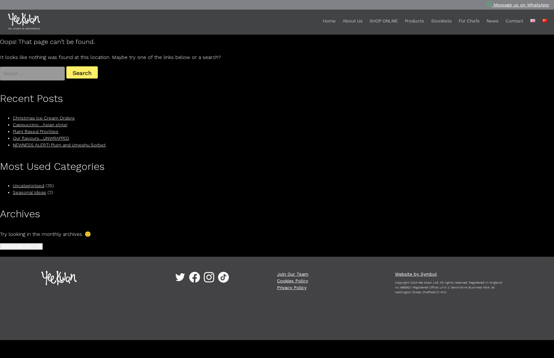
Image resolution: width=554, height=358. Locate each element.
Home (329, 20)
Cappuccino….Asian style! (40, 124)
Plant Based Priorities (35, 131)
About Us (353, 20)
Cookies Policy (292, 280)
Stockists (441, 20)
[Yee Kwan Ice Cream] (30, 22)
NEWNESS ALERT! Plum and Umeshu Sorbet (59, 144)
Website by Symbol (416, 274)
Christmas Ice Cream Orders (44, 118)
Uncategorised (28, 185)
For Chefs (469, 20)
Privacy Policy (291, 287)
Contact (514, 20)
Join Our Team (292, 274)
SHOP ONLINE (384, 20)
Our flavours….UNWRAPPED (41, 138)
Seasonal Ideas (29, 192)
